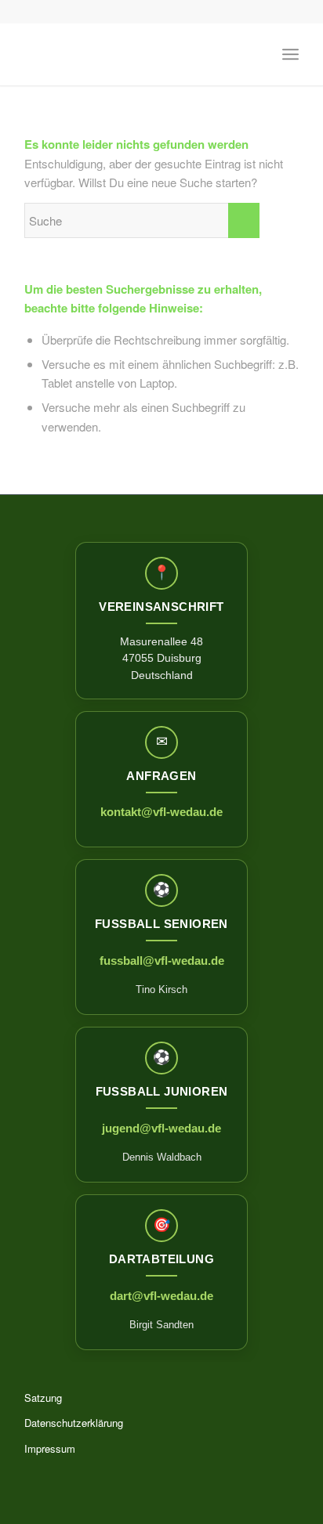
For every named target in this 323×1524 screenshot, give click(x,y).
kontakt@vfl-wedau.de (161, 811)
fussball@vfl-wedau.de (162, 960)
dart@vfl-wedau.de (161, 1295)
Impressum (49, 1448)
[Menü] (290, 54)
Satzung (43, 1397)
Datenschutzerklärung (73, 1422)
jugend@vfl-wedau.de (161, 1128)
